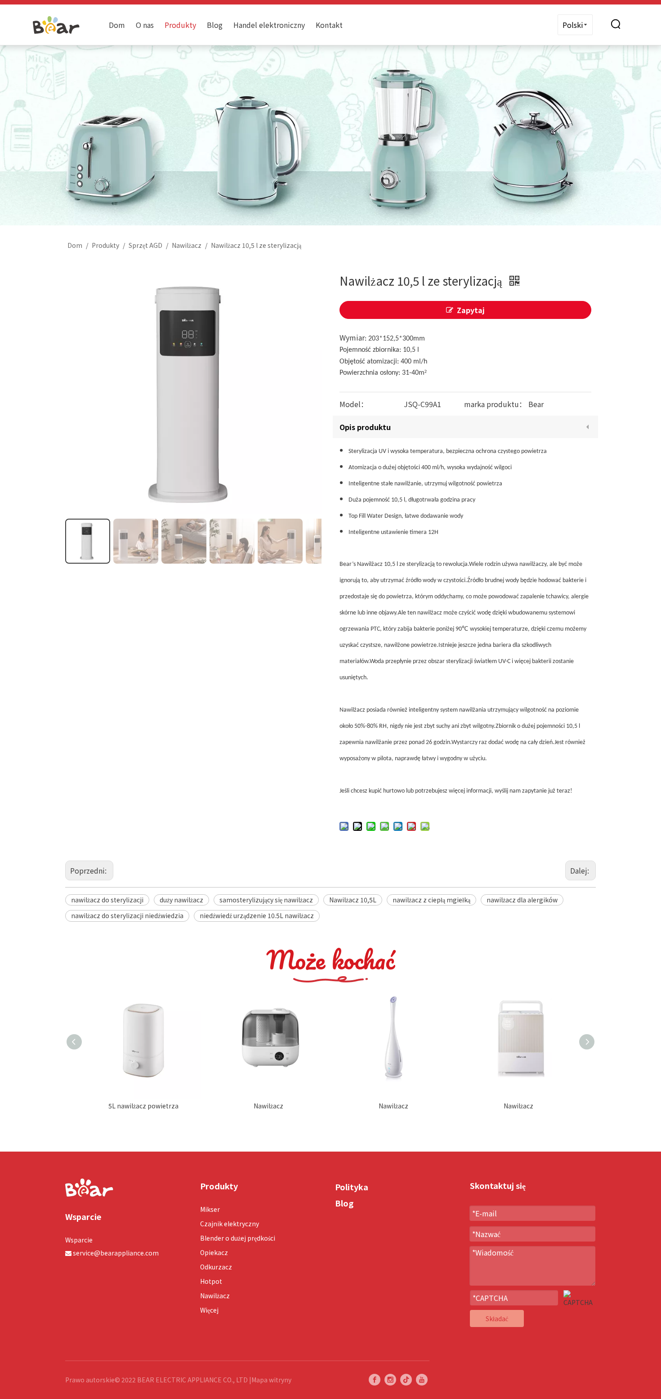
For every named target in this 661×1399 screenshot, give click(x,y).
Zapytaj (471, 310)
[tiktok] (406, 1380)
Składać (497, 1318)
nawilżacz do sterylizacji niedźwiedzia (127, 915)
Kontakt (329, 24)
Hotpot (211, 1281)
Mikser (210, 1209)
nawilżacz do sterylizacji (107, 899)
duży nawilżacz (181, 899)
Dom (117, 24)
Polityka (351, 1187)
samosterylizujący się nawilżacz (266, 899)
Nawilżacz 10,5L (352, 899)
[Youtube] (422, 1380)
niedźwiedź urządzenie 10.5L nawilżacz (257, 915)
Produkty (180, 24)
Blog (215, 24)
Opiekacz (214, 1252)
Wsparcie (79, 1239)
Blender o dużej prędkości (237, 1237)
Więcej (209, 1309)
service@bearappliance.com (116, 1252)
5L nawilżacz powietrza (143, 1105)
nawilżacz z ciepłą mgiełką (431, 899)
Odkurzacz (216, 1266)
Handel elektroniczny (269, 24)
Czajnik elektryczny (229, 1223)
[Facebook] (374, 1380)
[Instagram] (390, 1380)
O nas (145, 24)
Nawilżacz (268, 1105)
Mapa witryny (271, 1379)
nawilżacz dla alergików (522, 899)
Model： (353, 404)
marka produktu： (495, 404)
